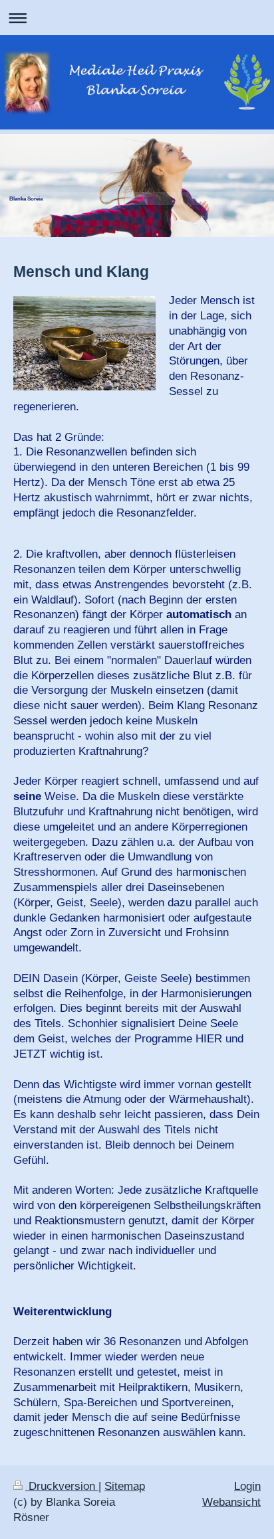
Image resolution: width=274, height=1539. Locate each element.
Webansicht (231, 1502)
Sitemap (124, 1486)
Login (247, 1486)
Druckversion (61, 1486)
